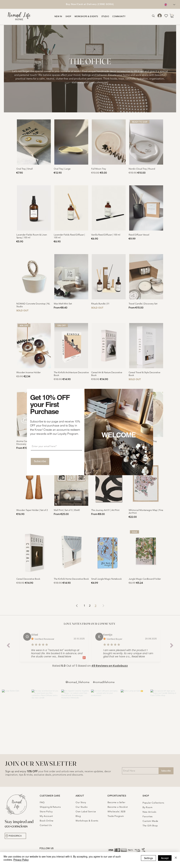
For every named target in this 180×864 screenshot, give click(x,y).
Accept (165, 858)
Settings (148, 858)
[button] (148, 393)
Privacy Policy (21, 859)
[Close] (176, 858)
